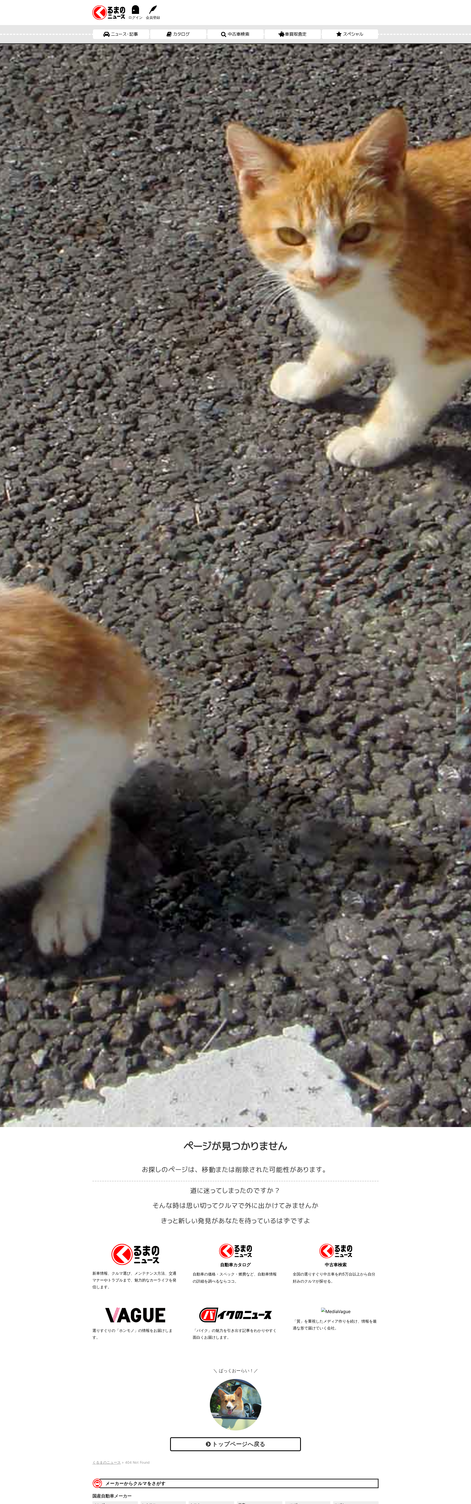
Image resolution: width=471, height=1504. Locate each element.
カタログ (181, 34)
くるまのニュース (106, 1462)
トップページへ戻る (238, 1444)
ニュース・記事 (124, 34)
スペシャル (353, 34)
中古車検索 (238, 34)
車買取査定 (296, 34)
